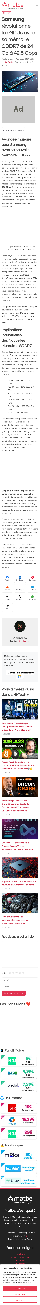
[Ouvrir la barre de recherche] (31, 5)
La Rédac (24, 641)
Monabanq (20, 1261)
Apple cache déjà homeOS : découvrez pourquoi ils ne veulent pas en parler (19, 883)
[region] (20, 1284)
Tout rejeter (20, 1300)
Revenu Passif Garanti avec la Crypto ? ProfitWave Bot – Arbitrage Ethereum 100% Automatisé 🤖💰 (18, 765)
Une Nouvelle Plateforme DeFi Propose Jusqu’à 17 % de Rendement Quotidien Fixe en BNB (17, 846)
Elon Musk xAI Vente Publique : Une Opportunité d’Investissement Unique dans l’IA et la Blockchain (17, 726)
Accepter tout (20, 1288)
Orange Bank (20, 1264)
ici (27, 1236)
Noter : (5, 973)
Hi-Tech (6, 13)
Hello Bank (20, 1254)
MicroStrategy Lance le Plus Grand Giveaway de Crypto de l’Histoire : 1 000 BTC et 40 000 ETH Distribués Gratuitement (15, 806)
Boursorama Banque (20, 1257)
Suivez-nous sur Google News (21, 673)
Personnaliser (20, 1294)
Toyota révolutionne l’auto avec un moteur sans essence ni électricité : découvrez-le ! (15, 920)
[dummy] (18, 123)
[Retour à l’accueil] (12, 6)
